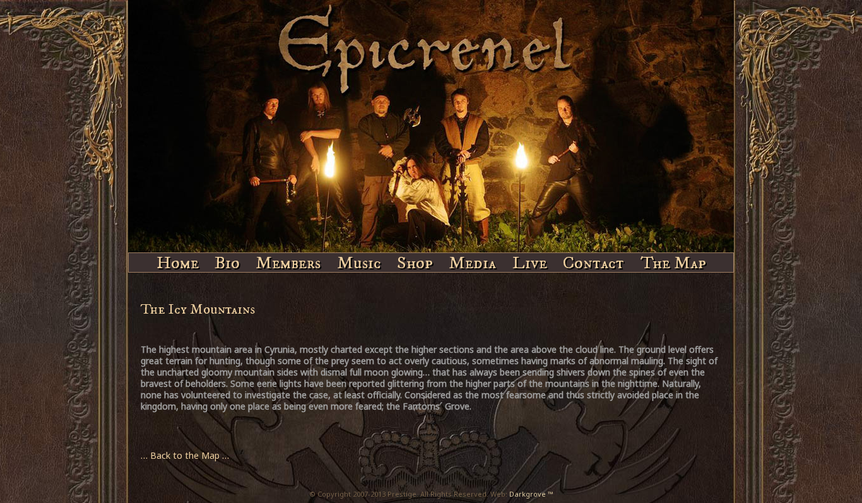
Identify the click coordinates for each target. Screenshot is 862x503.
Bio (227, 261)
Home (177, 261)
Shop (415, 261)
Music (359, 261)
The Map (673, 261)
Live (529, 261)
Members (288, 261)
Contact (593, 261)
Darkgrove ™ (531, 494)
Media (472, 261)
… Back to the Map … (185, 455)
